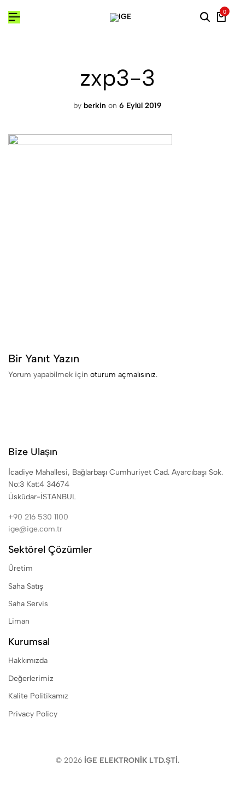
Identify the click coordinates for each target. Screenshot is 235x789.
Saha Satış (25, 586)
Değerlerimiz (31, 678)
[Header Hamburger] (14, 17)
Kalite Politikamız (38, 696)
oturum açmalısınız (123, 374)
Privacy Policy (32, 714)
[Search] (205, 17)
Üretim (20, 568)
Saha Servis (28, 603)
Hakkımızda (28, 660)
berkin (95, 105)
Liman (19, 621)
